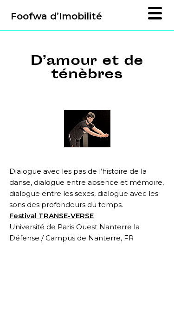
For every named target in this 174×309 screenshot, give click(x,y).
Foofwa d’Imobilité (56, 16)
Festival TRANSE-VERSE (51, 215)
